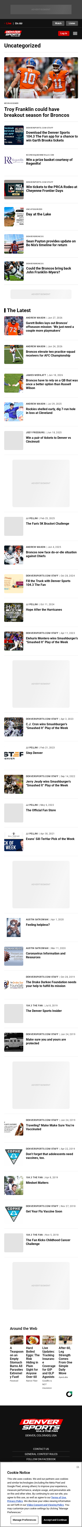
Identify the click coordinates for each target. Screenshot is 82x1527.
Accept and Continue (55, 1519)
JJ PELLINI (32, 518)
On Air (19, 23)
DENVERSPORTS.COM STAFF (42, 575)
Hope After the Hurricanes (44, 609)
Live (8, 23)
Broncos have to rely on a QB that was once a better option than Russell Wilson (52, 384)
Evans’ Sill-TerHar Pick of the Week (50, 839)
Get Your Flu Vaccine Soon (44, 1211)
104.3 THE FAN (34, 1005)
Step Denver (34, 753)
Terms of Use (58, 1497)
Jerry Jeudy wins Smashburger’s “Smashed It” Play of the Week (48, 783)
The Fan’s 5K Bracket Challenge (47, 523)
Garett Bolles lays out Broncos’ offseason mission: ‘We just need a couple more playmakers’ (50, 326)
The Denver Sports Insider (44, 1011)
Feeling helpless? (38, 925)
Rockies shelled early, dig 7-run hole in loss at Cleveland (51, 411)
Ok (77, 1467)
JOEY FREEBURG (35, 432)
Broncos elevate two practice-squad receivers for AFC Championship (50, 353)
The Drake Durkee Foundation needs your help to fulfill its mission (51, 984)
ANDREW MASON (36, 317)
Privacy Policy (15, 1501)
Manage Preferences (24, 1519)
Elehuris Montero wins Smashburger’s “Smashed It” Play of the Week (52, 640)
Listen (72, 23)
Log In (63, 33)
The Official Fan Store (41, 810)
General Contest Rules (41, 1454)
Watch (58, 23)
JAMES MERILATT (36, 375)
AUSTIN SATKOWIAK (37, 919)
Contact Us (41, 1448)
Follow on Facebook (41, 1459)
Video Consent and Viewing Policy (45, 1504)
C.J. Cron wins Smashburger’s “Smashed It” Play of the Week (47, 726)
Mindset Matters (37, 1183)
